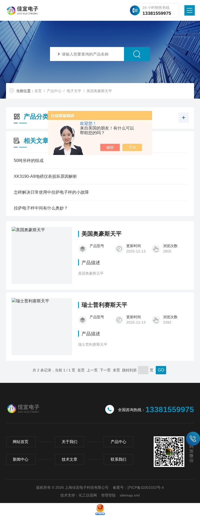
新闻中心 (20, 459)
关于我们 (69, 441)
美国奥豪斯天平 (99, 91)
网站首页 (20, 441)
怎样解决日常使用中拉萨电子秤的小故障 (51, 192)
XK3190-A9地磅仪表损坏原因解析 (45, 176)
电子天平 (74, 91)
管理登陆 (108, 495)
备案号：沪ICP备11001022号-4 (138, 487)
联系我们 (118, 459)
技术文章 (69, 459)
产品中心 (54, 91)
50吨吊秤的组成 (28, 160)
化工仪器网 (88, 495)
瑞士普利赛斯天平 (104, 305)
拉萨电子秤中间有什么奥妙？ (41, 208)
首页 (38, 91)
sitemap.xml (130, 495)
